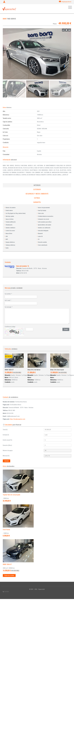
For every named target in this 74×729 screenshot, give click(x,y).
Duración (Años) (7, 445)
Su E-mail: (8, 300)
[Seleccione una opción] (63, 30)
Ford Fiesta (6, 530)
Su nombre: (8, 294)
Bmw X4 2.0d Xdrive (34, 370)
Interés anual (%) (7, 440)
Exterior (37, 189)
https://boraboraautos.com (17, 419)
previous (4, 53)
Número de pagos (8, 450)
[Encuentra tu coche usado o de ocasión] (9, 9)
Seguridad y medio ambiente (37, 194)
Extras (37, 198)
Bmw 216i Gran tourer (57, 370)
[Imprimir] (69, 30)
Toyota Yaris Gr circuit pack (11, 495)
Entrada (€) (6, 435)
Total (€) (5, 429)
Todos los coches (9, 575)
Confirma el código (10, 327)
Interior (37, 185)
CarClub (6, 591)
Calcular (6, 461)
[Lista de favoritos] (66, 30)
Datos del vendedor (21, 266)
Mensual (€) (6, 456)
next (69, 53)
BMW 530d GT (9, 370)
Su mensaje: (8, 307)
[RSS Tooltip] (28, 266)
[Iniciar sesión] (4, 1)
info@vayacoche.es (66, 1)
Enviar (66, 329)
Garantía (37, 202)
